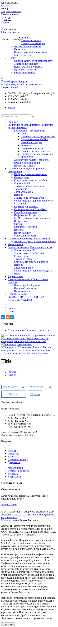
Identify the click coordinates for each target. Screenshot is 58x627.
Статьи (18, 224)
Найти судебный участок (28, 66)
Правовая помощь (18, 459)
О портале (13, 453)
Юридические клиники (27, 162)
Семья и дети (21, 177)
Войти (11, 107)
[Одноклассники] (8, 317)
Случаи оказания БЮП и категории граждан (34, 141)
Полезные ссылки (31, 40)
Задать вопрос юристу (26, 63)
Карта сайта (14, 476)
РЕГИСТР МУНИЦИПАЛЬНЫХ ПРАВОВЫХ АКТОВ (26, 298)
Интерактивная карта (33, 43)
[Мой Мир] (12, 317)
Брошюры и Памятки (26, 226)
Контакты (26, 145)
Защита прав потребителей (29, 197)
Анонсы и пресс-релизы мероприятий (35, 241)
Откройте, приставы (25, 212)
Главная (12, 122)
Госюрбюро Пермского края (29, 130)
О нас (24, 133)
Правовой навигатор (25, 69)
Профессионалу (23, 232)
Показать (13, 394)
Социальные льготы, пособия (30, 180)
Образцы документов (26, 206)
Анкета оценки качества (27, 46)
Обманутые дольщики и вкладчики (33, 270)
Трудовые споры (23, 259)
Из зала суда (21, 221)
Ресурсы (26, 37)
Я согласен (8, 624)
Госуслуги (19, 49)
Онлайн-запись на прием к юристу (33, 60)
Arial (3, 12)
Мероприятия (15, 244)
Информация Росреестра (27, 215)
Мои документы (23, 55)
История (19, 229)
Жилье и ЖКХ (22, 183)
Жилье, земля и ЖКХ (26, 250)
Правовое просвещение (21, 168)
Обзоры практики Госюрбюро (30, 209)
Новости (12, 311)
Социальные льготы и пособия (31, 261)
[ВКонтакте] (3, 317)
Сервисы (13, 58)
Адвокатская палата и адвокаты (31, 159)
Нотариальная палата (26, 165)
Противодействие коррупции (37, 154)
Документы (14, 462)
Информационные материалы (30, 174)
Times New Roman (13, 12)
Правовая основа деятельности (38, 136)
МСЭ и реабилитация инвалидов (32, 218)
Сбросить (35, 394)
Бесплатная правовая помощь (24, 124)
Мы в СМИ (27, 156)
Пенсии (18, 194)
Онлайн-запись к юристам (35, 151)
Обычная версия (10, 32)
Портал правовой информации (31, 52)
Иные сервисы (22, 291)
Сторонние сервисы (25, 72)
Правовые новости (18, 238)
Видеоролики (15, 276)
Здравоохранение (23, 191)
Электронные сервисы (20, 279)
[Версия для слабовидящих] (3, 113)
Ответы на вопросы (25, 235)
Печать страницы (11, 39)
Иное (17, 273)
